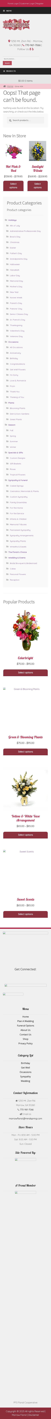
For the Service (17, 513)
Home (10, 86)
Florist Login (13, 3)
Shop (25, 1039)
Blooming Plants (17, 408)
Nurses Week (16, 297)
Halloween (15, 264)
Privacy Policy (25, 1043)
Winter (13, 447)
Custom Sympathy (18, 497)
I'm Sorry (14, 375)
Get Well (25, 1067)
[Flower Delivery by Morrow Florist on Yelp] (29, 976)
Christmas (14, 242)
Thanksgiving (16, 325)
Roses (13, 469)
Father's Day (16, 253)
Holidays (12, 220)
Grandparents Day (18, 259)
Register (39, 3)
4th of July (15, 225)
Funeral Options (25, 1025)
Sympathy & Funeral (17, 480)
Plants (11, 403)
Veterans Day (16, 336)
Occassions (25, 1072)
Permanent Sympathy (20, 530)
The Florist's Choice (17, 552)
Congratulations (17, 364)
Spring (13, 436)
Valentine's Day (17, 330)
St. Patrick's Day (17, 319)
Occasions (13, 342)
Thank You (15, 391)
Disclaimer (33, 1415)
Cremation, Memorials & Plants (24, 491)
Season (11, 425)
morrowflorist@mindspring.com (25, 1118)
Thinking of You (17, 397)
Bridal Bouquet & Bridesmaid (23, 563)
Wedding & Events (17, 557)
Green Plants (16, 419)
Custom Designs (17, 458)
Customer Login (27, 3)
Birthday (14, 358)
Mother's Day (16, 286)
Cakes (13, 568)
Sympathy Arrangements (21, 535)
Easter (13, 247)
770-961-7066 (33, 45)
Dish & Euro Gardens (19, 414)
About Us (25, 1030)
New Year (14, 292)
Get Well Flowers (18, 369)
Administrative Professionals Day (25, 231)
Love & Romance (18, 380)
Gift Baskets (15, 463)
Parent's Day (16, 303)
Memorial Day (16, 281)
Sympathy (25, 1076)
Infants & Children (18, 519)
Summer (14, 441)
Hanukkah (14, 270)
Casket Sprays (17, 486)
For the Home (16, 508)
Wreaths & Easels (18, 546)
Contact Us (25, 1034)
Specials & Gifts (15, 452)
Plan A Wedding (25, 1021)
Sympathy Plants (18, 541)
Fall (11, 430)
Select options (13, 185)
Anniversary (15, 353)
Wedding (25, 1081)
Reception (14, 580)
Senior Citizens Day (19, 314)
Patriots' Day (16, 308)
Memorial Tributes (18, 524)
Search (7, 63)
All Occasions (16, 347)
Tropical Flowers (17, 474)
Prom (12, 386)
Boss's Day (15, 236)
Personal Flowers (18, 574)
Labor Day (15, 275)
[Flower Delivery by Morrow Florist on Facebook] (22, 976)
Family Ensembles (18, 502)
